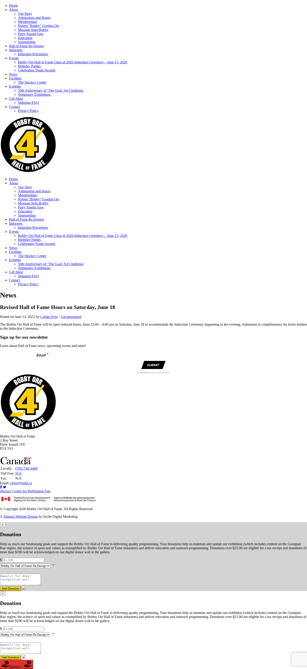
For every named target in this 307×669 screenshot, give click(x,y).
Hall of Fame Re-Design (26, 46)
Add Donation (10, 588)
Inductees (15, 50)
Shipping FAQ (28, 102)
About (13, 9)
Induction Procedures (33, 54)
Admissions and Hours (34, 18)
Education (25, 38)
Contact (14, 107)
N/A (18, 473)
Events (14, 58)
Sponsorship (27, 42)
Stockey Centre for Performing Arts (25, 491)
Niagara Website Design (20, 516)
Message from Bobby (33, 30)
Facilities (15, 78)
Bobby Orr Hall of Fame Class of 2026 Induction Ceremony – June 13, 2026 (72, 62)
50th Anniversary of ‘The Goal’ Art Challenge (50, 90)
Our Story (25, 14)
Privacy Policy (28, 111)
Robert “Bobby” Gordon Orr (38, 26)
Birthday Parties (29, 66)
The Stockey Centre (32, 82)
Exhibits (15, 86)
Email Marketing (146, 372)
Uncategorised (71, 317)
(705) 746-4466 (26, 468)
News (13, 74)
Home (13, 5)
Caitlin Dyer (49, 317)
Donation (14, 666)
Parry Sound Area (30, 34)
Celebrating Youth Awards (36, 70)
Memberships (27, 22)
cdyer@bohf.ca (21, 483)
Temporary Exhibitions (34, 94)
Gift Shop (16, 98)
